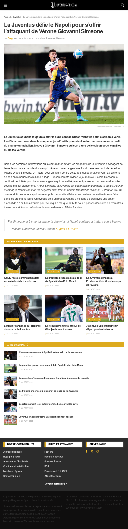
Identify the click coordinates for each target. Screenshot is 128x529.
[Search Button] (122, 5)
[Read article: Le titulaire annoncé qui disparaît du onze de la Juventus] (23, 308)
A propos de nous (12, 451)
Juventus (17, 16)
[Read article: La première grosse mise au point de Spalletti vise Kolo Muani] (64, 260)
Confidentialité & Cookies (16, 466)
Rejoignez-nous (11, 456)
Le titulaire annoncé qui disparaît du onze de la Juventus (22, 327)
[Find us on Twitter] (91, 451)
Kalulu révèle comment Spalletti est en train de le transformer (21, 279)
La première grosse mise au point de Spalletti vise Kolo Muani (63, 279)
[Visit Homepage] (64, 5)
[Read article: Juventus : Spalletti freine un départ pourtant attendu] (105, 308)
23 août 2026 (12, 286)
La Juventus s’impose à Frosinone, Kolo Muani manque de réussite (103, 281)
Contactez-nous (11, 476)
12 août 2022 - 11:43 (29, 38)
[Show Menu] (5, 5)
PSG (46, 466)
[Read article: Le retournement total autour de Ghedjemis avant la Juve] (64, 308)
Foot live (48, 451)
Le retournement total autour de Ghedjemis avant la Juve (63, 327)
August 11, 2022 (67, 229)
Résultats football (53, 456)
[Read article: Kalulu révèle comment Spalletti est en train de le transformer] (23, 260)
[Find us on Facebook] (86, 451)
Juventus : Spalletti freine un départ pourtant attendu (102, 327)
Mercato (60, 38)
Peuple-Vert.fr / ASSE (56, 471)
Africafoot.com (52, 476)
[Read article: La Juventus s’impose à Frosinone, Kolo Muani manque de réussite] (105, 260)
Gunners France (52, 461)
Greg (10, 38)
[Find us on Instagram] (97, 451)
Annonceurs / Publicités (15, 461)
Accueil (7, 16)
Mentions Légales (12, 471)
